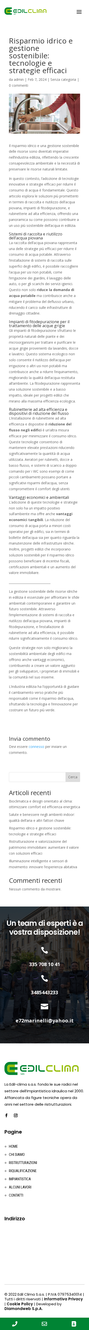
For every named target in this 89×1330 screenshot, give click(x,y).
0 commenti (18, 85)
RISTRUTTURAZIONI (23, 1163)
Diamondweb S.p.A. (23, 1308)
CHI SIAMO (17, 1154)
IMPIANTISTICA (20, 1179)
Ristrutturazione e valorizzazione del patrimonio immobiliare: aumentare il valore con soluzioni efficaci (44, 847)
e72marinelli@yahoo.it (45, 1020)
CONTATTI (16, 1195)
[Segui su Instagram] (15, 1115)
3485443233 (44, 992)
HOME (13, 1146)
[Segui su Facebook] (6, 1115)
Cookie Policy (20, 1304)
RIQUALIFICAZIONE (23, 1171)
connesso (36, 746)
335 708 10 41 (44, 964)
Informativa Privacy (63, 1299)
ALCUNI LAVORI (20, 1187)
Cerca (72, 777)
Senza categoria (63, 79)
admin (19, 79)
